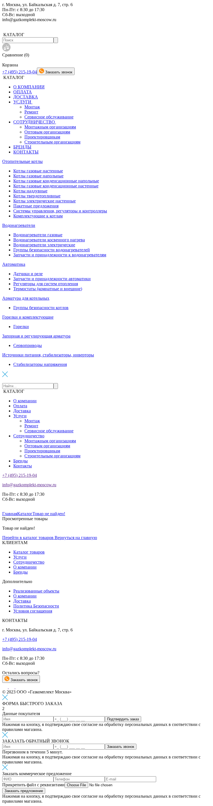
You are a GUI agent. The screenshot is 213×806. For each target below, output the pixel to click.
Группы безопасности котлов (41, 307)
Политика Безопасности (36, 606)
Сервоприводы (27, 345)
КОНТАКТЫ (26, 152)
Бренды (20, 460)
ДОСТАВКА (25, 97)
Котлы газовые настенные (38, 170)
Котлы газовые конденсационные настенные (55, 185)
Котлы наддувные (30, 191)
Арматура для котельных (25, 298)
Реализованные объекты (36, 591)
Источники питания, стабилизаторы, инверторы (48, 355)
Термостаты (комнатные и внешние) (47, 288)
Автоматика (13, 264)
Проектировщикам (42, 137)
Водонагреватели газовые (37, 234)
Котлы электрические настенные (44, 201)
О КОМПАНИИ (29, 87)
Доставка (22, 410)
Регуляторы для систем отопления (45, 283)
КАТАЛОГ (13, 391)
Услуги (20, 415)
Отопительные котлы (22, 161)
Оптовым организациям (47, 132)
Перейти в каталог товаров (28, 537)
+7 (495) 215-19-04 (19, 72)
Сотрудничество (28, 435)
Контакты (22, 465)
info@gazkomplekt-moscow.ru (29, 484)
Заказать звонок (23, 680)
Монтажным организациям (50, 127)
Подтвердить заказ (123, 719)
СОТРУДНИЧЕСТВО (34, 122)
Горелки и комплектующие (28, 317)
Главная (9, 513)
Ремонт (31, 112)
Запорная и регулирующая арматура (36, 336)
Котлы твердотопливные (36, 196)
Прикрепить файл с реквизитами (33, 784)
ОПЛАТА (22, 92)
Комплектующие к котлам (38, 216)
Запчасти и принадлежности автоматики (52, 278)
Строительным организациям (52, 142)
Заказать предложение (23, 791)
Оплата (20, 405)
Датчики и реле (28, 273)
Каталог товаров (29, 552)
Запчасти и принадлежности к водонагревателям (59, 254)
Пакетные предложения (36, 206)
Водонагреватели (18, 225)
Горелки (21, 326)
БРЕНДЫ (22, 147)
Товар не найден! (48, 513)
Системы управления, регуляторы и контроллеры (60, 211)
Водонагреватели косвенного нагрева (49, 239)
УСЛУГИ (22, 102)
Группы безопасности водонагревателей (51, 249)
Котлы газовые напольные (38, 175)
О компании (25, 400)
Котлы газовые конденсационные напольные (56, 180)
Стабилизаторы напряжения (40, 364)
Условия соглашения (32, 611)
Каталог (24, 513)
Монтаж (32, 107)
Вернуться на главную (76, 537)
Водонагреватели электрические (44, 244)
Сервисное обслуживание (48, 117)
